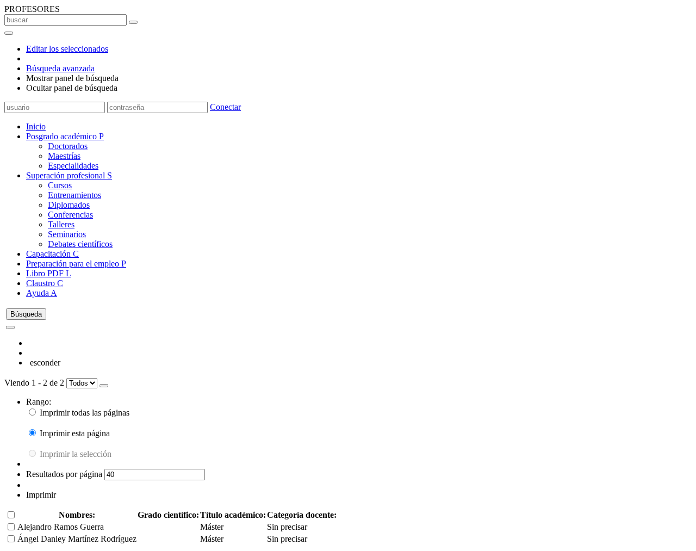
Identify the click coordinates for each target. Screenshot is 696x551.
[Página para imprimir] (104, 385)
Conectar (225, 107)
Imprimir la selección (74, 454)
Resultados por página (65, 474)
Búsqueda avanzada (60, 68)
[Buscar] (133, 22)
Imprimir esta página (74, 433)
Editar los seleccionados (67, 48)
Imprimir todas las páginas (83, 412)
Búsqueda (26, 314)
